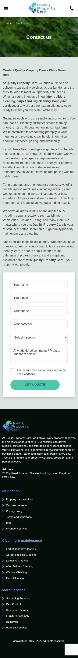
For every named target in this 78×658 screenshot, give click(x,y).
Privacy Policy (44, 369)
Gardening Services (18, 598)
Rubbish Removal (16, 627)
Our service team (16, 505)
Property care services (19, 499)
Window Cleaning (16, 572)
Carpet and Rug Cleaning (21, 554)
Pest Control (14, 604)
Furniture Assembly (17, 615)
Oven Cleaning (15, 578)
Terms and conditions (19, 516)
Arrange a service (16, 528)
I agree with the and (41, 371)
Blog (8, 522)
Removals (12, 621)
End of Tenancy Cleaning (21, 548)
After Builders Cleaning (20, 566)
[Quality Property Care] (41, 8)
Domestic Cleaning (17, 560)
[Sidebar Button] (6, 8)
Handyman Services (18, 610)
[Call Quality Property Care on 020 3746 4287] (71, 8)
